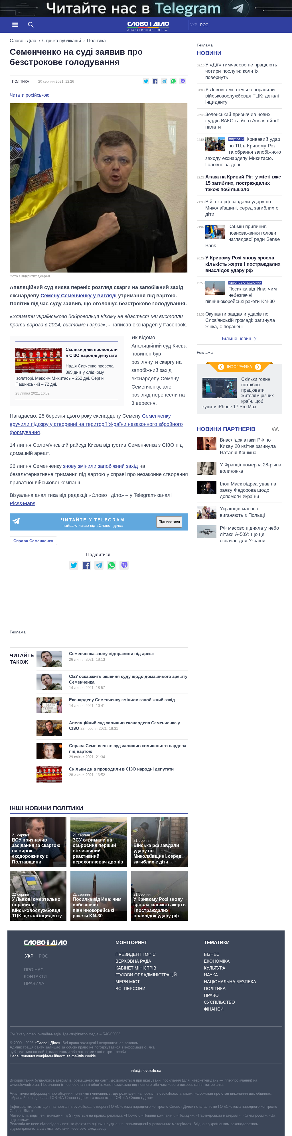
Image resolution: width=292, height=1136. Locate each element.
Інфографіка (239, 367)
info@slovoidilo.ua (146, 1070)
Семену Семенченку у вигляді (78, 295)
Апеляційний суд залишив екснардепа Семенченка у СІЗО (124, 725)
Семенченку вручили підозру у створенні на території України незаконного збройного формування (96, 424)
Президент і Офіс (135, 954)
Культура (214, 968)
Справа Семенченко (33, 540)
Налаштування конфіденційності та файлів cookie (53, 1056)
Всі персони (130, 988)
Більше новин (236, 338)
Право (211, 995)
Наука (211, 974)
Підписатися (169, 522)
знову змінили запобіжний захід (100, 466)
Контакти (35, 976)
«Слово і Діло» (47, 1043)
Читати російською (29, 95)
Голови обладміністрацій (146, 974)
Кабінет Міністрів (135, 968)
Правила (34, 983)
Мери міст (127, 981)
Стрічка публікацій (61, 40)
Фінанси (214, 1009)
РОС (204, 25)
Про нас (34, 969)
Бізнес (212, 954)
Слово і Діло (23, 40)
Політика (96, 40)
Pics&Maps (22, 503)
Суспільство (219, 1002)
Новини (209, 53)
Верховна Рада (133, 961)
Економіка (217, 961)
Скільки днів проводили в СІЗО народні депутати (91, 352)
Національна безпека (230, 981)
